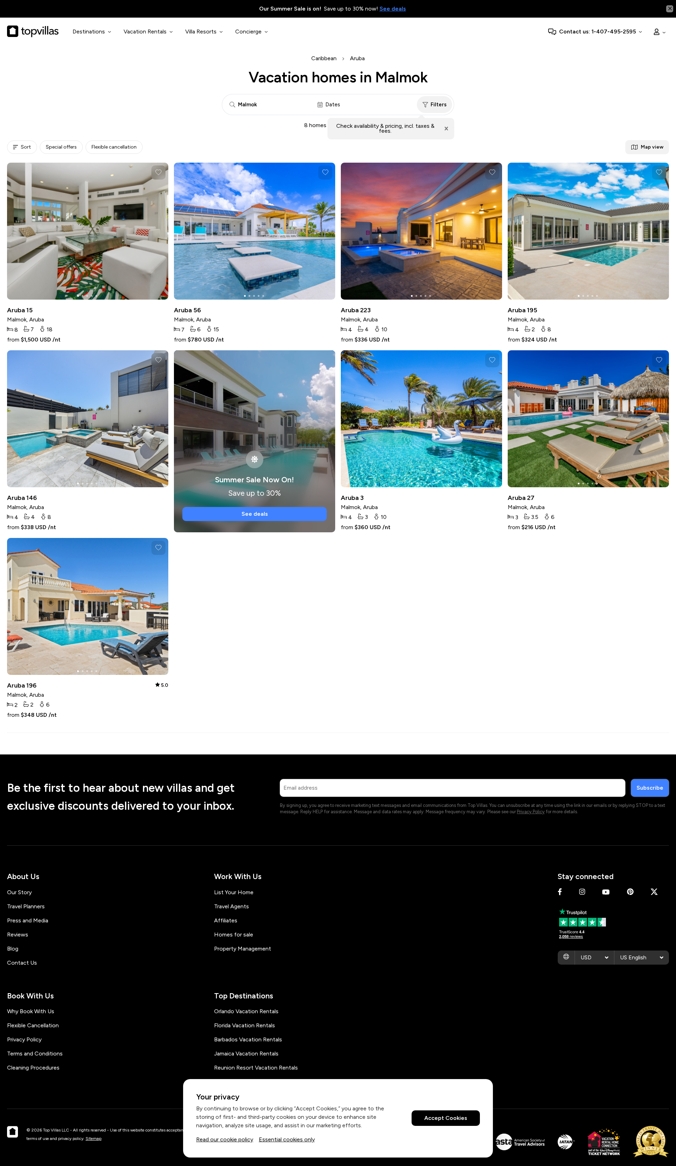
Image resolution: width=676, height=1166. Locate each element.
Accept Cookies (445, 1118)
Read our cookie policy (224, 1139)
